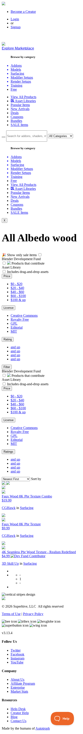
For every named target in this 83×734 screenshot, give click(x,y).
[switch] (40, 254)
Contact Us (18, 721)
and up (15, 347)
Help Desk (18, 709)
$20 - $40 (17, 288)
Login (15, 19)
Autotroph (42, 728)
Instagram (17, 658)
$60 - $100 (18, 296)
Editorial (17, 327)
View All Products (23, 97)
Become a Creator (23, 11)
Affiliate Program (23, 683)
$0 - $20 (16, 284)
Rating (8, 339)
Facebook (17, 654)
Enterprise (18, 687)
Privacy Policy (33, 614)
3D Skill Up (10, 563)
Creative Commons (24, 315)
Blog (14, 717)
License (9, 307)
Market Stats (19, 691)
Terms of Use (11, 614)
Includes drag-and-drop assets (27, 272)
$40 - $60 (17, 292)
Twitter (16, 650)
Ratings (8, 451)
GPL (14, 323)
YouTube (17, 662)
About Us (17, 679)
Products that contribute (27, 263)
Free (14, 89)
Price (7, 276)
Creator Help (20, 713)
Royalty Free (20, 319)
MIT (14, 331)
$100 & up (18, 300)
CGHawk (8, 508)
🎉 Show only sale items (19, 255)
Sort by (36, 479)
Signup (16, 27)
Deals (15, 113)
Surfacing (26, 508)
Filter (7, 367)
